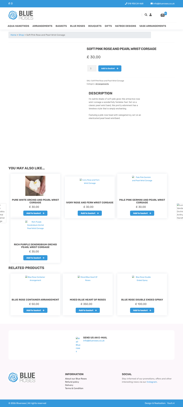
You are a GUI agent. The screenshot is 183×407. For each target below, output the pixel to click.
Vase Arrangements (152, 26)
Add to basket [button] (33, 213)
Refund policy (72, 382)
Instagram (152, 382)
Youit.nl (171, 403)
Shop (21, 35)
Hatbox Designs (125, 26)
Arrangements (42, 26)
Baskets (61, 26)
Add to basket (108, 68)
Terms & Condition (74, 388)
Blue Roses (77, 26)
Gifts (108, 26)
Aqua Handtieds (18, 26)
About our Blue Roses (76, 378)
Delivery (69, 385)
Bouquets (95, 26)
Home (13, 35)
